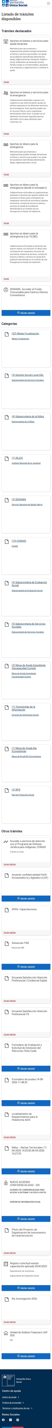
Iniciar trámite (10, 864)
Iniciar (6, 82)
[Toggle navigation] (48, 3)
